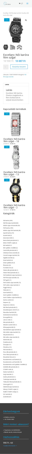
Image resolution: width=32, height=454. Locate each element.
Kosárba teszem (19, 67)
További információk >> (10, 446)
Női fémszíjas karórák (15, 13)
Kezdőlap (5, 13)
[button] (26, 20)
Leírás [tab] (7, 84)
